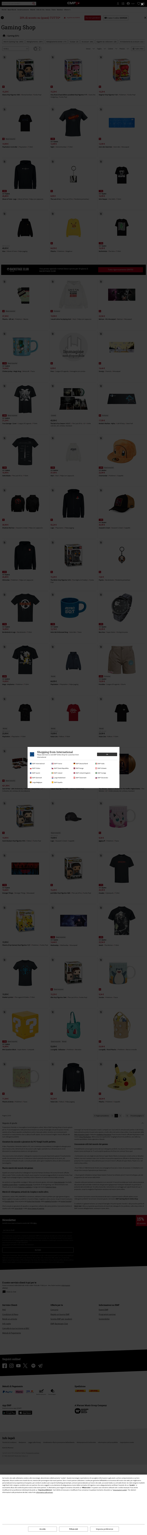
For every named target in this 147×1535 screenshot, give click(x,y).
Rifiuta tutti (73, 1529)
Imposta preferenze (104, 1529)
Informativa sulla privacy (44, 1492)
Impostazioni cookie (120, 1490)
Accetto (43, 1529)
